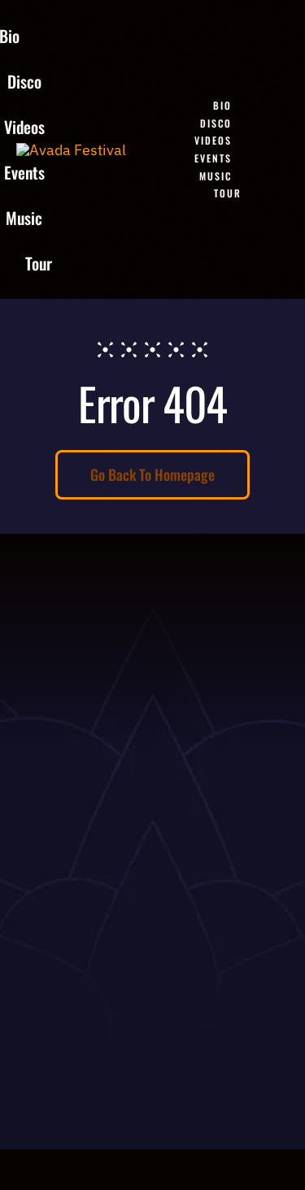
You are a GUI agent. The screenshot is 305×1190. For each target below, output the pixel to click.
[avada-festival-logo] (71, 150)
